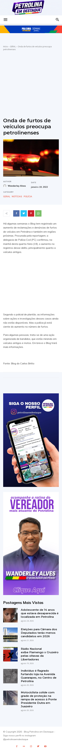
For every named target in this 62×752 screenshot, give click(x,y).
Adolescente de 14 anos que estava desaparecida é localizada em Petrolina (40, 613)
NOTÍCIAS (17, 196)
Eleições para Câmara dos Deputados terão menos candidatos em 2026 (39, 633)
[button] (5, 19)
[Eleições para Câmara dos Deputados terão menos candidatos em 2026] (10, 635)
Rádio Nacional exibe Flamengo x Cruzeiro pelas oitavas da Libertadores (40, 654)
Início (5, 46)
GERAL (13, 46)
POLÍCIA (28, 196)
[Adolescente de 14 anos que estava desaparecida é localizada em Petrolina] (10, 615)
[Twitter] (24, 213)
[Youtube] (45, 746)
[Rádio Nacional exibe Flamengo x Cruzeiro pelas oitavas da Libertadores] (10, 654)
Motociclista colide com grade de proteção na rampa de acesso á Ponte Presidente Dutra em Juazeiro (39, 699)
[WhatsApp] (38, 213)
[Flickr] (24, 746)
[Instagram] (31, 746)
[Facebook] (16, 213)
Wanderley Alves (17, 186)
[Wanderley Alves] (5, 185)
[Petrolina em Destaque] (31, 7)
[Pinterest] (31, 213)
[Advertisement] (31, 83)
